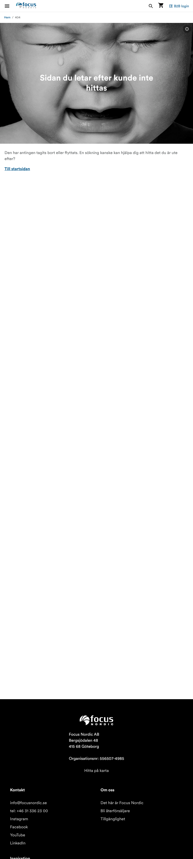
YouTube (17, 835)
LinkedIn (17, 843)
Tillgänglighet (113, 818)
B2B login (181, 6)
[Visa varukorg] (161, 6)
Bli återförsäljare (115, 810)
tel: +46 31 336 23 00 (29, 810)
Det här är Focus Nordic (122, 802)
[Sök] (151, 6)
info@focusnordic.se (28, 802)
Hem (7, 17)
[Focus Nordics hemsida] (26, 6)
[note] (187, 29)
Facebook (19, 827)
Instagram (19, 818)
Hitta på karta (96, 770)
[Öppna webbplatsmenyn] (10, 6)
